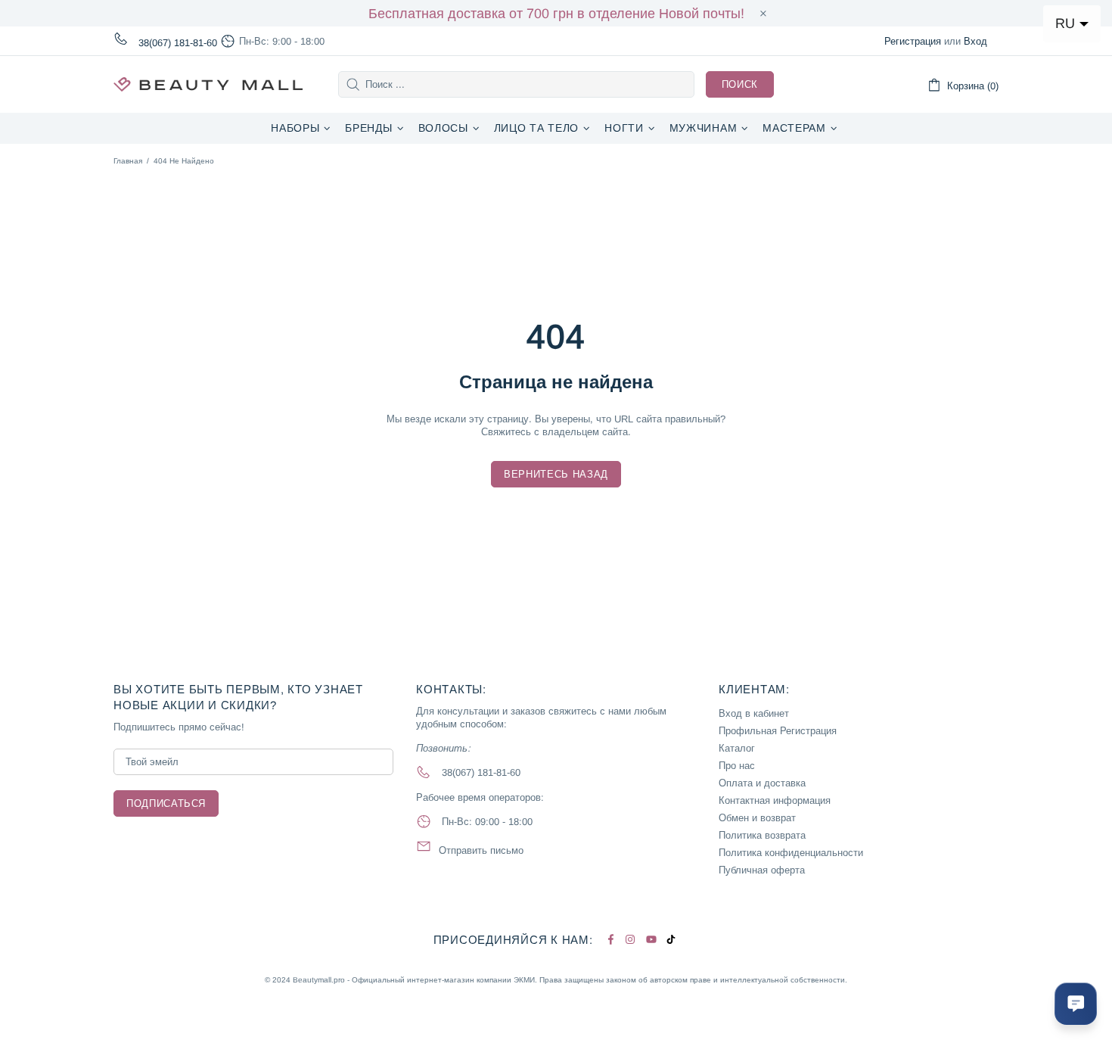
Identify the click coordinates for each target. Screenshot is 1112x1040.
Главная (127, 161)
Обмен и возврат (757, 818)
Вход (975, 41)
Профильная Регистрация (778, 730)
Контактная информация (775, 800)
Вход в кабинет (754, 713)
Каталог (737, 748)
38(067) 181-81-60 (177, 42)
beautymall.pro (208, 84)
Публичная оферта (762, 870)
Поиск (740, 84)
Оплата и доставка (762, 783)
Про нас (737, 765)
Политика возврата (762, 835)
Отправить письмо (481, 850)
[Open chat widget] (1076, 1003)
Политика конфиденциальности (791, 852)
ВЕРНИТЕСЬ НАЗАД (556, 474)
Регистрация (912, 41)
